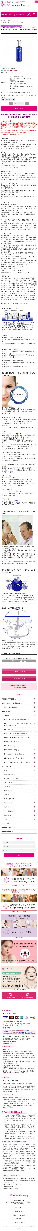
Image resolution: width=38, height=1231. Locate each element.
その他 (7, 819)
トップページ (18, 1207)
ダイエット (8, 791)
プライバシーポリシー (19, 1222)
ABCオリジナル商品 (9, 699)
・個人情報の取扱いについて (10, 1186)
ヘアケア (7, 795)
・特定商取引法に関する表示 (10, 1188)
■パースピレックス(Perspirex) (14, 754)
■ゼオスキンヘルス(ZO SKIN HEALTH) (16, 719)
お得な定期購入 (7, 831)
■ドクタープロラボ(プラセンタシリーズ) (17, 762)
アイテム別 (7, 20)
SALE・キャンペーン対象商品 (18, 83)
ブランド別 (13, 85)
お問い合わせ (19, 1219)
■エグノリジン (9, 746)
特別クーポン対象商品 (11, 707)
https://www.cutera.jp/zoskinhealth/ (20, 92)
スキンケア (14, 20)
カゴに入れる (19, 109)
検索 (19, 855)
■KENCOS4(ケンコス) (11, 750)
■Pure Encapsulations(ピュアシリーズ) (16, 738)
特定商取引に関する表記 (19, 1215)
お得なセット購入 (8, 827)
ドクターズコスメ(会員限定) (24, 78)
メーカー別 (6, 823)
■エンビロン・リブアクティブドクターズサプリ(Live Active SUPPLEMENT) (19, 724)
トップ (2, 20)
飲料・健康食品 (9, 811)
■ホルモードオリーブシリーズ (14, 758)
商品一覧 (12, 80)
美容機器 (7, 815)
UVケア (7, 787)
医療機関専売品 (21, 81)
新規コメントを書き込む (19, 661)
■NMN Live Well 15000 (11, 742)
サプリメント (9, 807)
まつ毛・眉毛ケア (10, 799)
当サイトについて (19, 1211)
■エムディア (8, 729)
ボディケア (8, 803)
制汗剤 (7, 770)
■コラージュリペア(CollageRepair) (15, 733)
